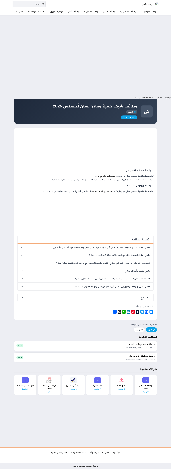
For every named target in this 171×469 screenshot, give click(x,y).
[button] (85, 188)
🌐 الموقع (132, 112)
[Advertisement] (85, 37)
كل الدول (151, 329)
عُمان (139, 329)
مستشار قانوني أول (105, 176)
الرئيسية (168, 97)
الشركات (159, 97)
